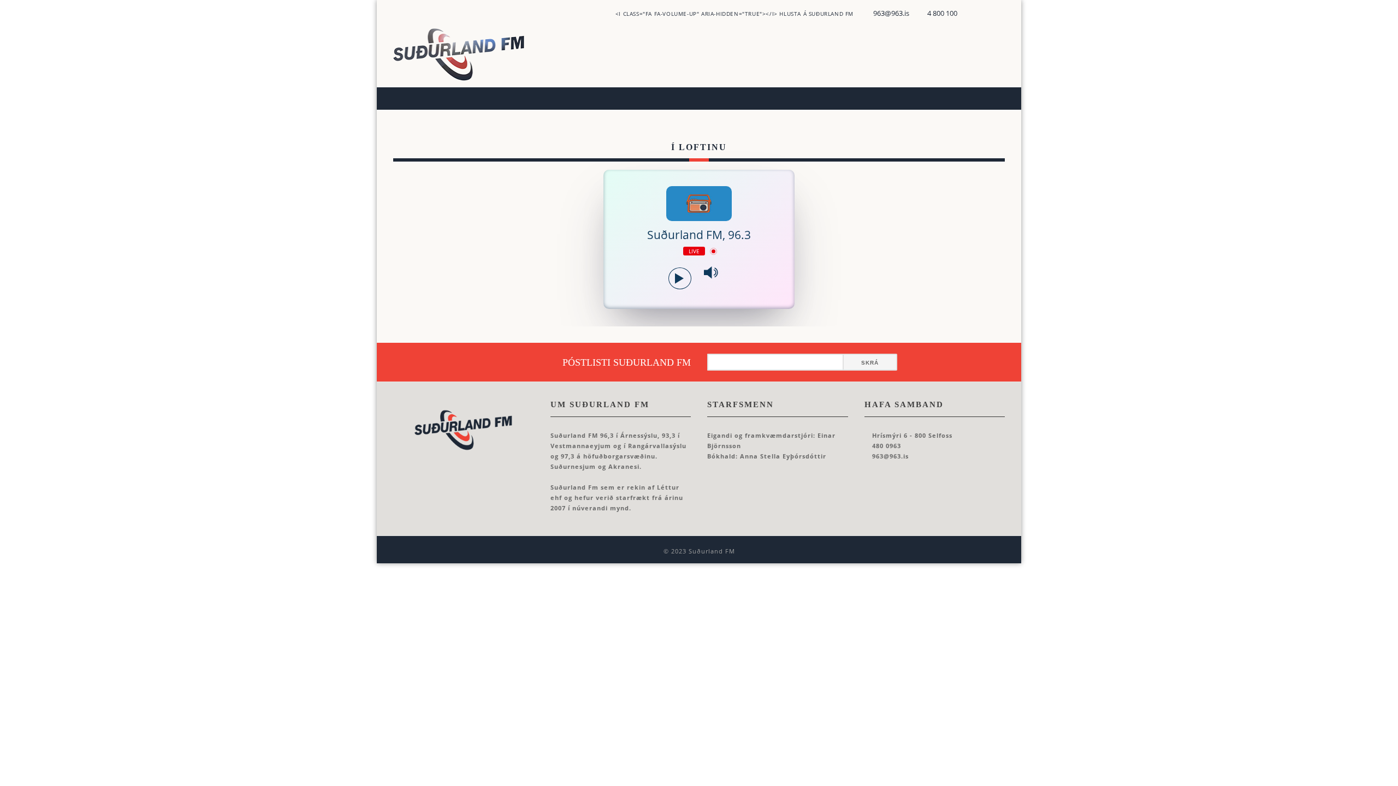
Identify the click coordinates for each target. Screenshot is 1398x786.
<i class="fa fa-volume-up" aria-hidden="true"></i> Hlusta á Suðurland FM (734, 13)
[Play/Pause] (679, 278)
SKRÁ (870, 363)
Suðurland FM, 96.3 (699, 235)
